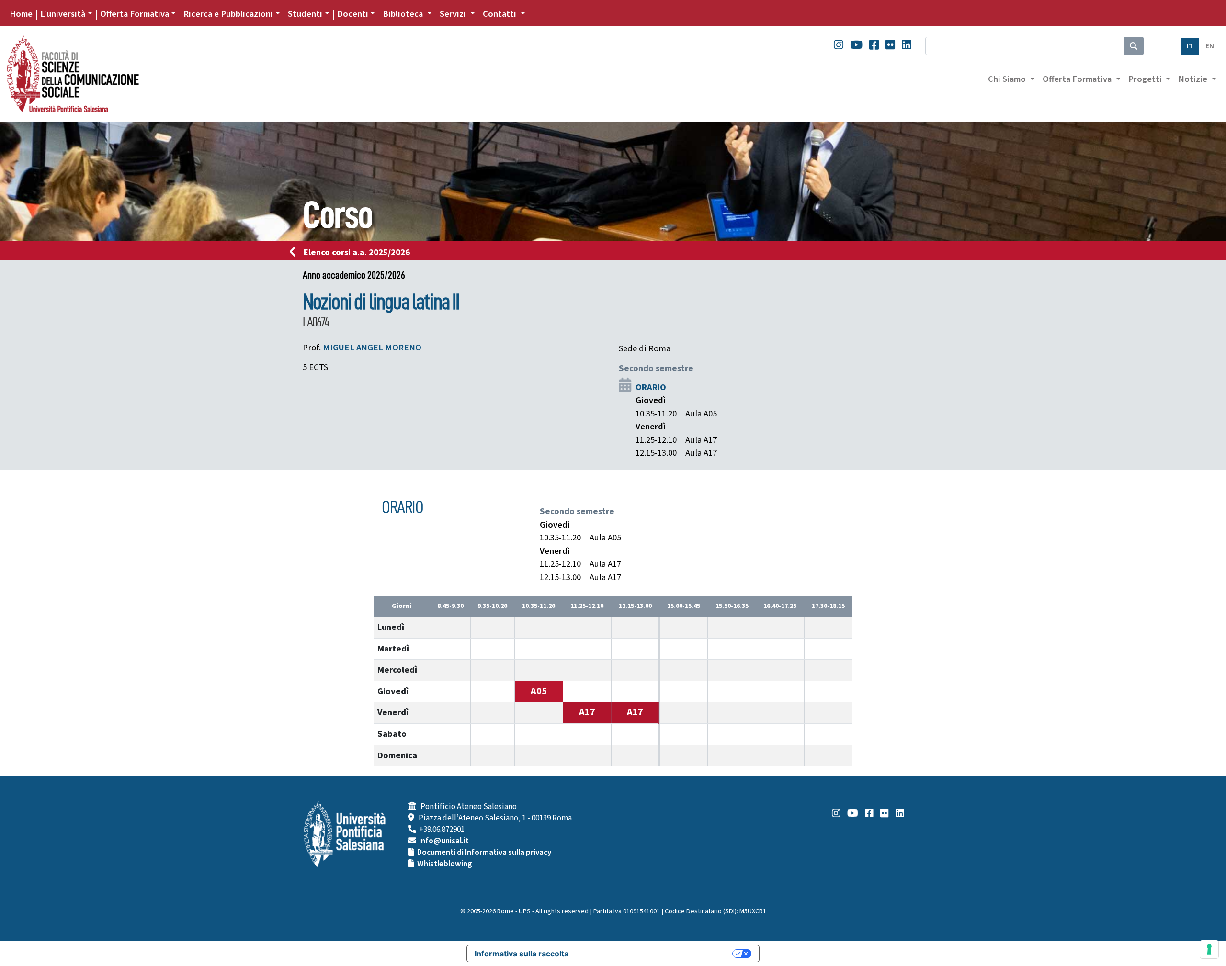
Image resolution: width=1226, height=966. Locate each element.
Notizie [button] (1193, 79)
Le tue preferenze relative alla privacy (655, 953)
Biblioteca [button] (404, 14)
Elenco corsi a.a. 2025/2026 (357, 252)
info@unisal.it (444, 841)
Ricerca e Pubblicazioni (228, 14)
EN (1209, 46)
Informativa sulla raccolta (521, 953)
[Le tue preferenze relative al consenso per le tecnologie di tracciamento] (1209, 949)
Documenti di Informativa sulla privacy (484, 852)
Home (21, 14)
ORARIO (651, 387)
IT (1190, 46)
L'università (62, 14)
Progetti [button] (1146, 79)
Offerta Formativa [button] (1078, 79)
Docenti (352, 14)
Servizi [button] (454, 14)
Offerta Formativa (134, 14)
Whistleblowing (444, 864)
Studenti (305, 14)
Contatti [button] (500, 14)
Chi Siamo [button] (1008, 79)
